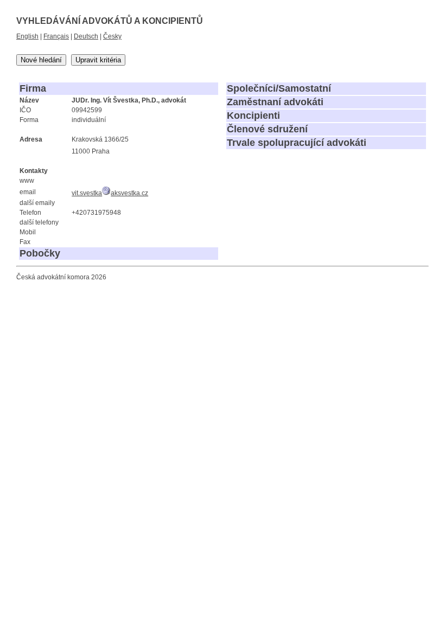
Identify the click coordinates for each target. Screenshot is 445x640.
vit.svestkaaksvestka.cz (110, 193)
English (27, 36)
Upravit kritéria (98, 60)
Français (56, 36)
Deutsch (86, 36)
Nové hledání (41, 60)
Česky (112, 36)
